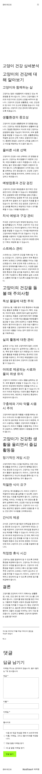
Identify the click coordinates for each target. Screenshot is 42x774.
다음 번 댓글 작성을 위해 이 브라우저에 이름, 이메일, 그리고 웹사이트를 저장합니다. (22, 736)
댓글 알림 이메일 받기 (15, 743)
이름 (5, 701)
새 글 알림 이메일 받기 (15, 748)
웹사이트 (6, 722)
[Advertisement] (21, 38)
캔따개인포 (7, 4)
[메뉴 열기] (38, 4)
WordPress (27, 769)
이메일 (6, 712)
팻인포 (30, 631)
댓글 (5, 676)
